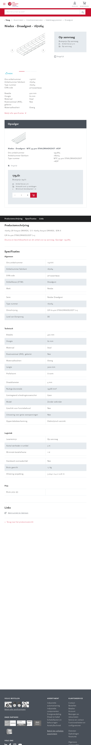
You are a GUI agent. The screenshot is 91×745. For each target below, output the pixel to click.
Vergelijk (60, 57)
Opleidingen (73, 734)
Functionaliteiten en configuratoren (76, 724)
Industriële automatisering (53, 704)
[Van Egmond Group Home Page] (13, 4)
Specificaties (30, 219)
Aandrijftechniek (54, 726)
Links (41, 219)
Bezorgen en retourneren (73, 715)
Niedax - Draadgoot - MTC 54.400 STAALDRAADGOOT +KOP (34, 149)
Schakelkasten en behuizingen (54, 721)
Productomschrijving (14, 219)
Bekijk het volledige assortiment (55, 732)
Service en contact (76, 720)
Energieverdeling (54, 714)
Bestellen (72, 706)
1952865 (67, 240)
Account (71, 711)
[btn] (33, 195)
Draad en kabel (53, 717)
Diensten (72, 731)
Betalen (71, 709)
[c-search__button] (82, 12)
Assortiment (53, 698)
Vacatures (72, 737)
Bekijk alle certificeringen (15, 709)
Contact (71, 703)
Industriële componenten (53, 710)
